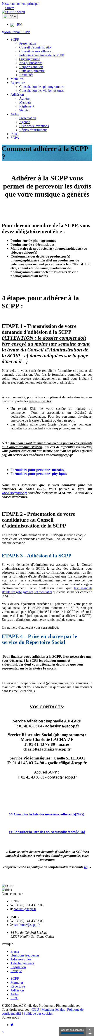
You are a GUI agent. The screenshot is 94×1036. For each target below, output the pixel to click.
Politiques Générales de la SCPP (41, 55)
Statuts (23, 110)
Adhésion (17, 94)
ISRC (14, 134)
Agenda (24, 122)
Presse (14, 951)
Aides (14, 114)
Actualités (26, 75)
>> (46, 814)
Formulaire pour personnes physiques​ (38, 474)
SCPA (14, 138)
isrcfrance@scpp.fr (27, 925)
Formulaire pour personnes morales (37, 470)
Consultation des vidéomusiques (41, 90)
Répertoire (17, 83)
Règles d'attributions (33, 130)
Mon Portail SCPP (17, 32)
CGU (35, 1009)
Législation (18, 967)
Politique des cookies (38, 1013)
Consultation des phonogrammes (41, 86)
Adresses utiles (20, 959)
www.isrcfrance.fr (14, 493)
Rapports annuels (31, 67)
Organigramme (29, 59)
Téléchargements (22, 963)
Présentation (27, 43)
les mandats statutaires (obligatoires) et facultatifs (47, 590)
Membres (16, 79)
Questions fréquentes (24, 955)
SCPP (14, 39)
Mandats (25, 102)
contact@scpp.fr (25, 909)
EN (19, 24)
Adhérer (25, 98)
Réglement (26, 106)
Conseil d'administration (35, 47)
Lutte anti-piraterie (32, 71)
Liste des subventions (34, 126)
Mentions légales (53, 1009)
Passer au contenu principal (20, 3)
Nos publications (30, 63)
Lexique (16, 971)
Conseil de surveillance (35, 51)
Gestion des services (72, 1030)
